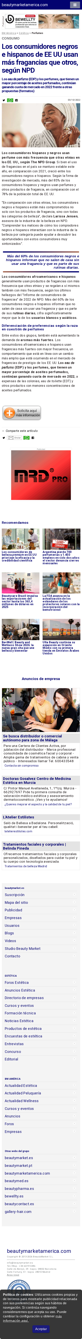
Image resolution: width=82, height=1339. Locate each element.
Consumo (11, 38)
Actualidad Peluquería (23, 1093)
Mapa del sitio (16, 902)
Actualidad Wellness (22, 1101)
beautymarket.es (19, 1158)
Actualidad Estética (21, 1085)
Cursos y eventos (19, 1005)
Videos (10, 941)
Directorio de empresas (24, 998)
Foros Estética (17, 982)
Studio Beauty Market (23, 948)
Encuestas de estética (23, 1036)
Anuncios (12, 1116)
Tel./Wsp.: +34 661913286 (21, 1266)
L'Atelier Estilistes (18, 817)
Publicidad (13, 910)
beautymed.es (17, 1181)
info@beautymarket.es (20, 1263)
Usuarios (12, 925)
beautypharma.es (19, 1189)
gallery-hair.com (18, 1212)
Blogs (9, 933)
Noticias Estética (19, 1021)
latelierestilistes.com (18, 831)
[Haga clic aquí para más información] (22, 419)
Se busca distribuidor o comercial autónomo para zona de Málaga (32, 738)
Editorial (11, 1059)
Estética (24, 33)
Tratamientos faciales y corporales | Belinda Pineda (34, 846)
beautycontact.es (19, 1204)
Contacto (12, 956)
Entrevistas (14, 1044)
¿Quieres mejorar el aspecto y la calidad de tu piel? (38, 804)
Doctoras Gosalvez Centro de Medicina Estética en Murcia (37, 780)
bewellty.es (14, 1196)
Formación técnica (20, 1013)
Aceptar (41, 1329)
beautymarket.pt (18, 1165)
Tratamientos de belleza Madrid (26, 866)
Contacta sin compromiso (22, 765)
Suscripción (15, 895)
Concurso (13, 1052)
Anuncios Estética (20, 990)
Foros (9, 1124)
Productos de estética (23, 1028)
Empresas (13, 918)
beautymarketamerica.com (25, 5)
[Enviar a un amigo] (14, 439)
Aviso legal (13, 1275)
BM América (9, 33)
